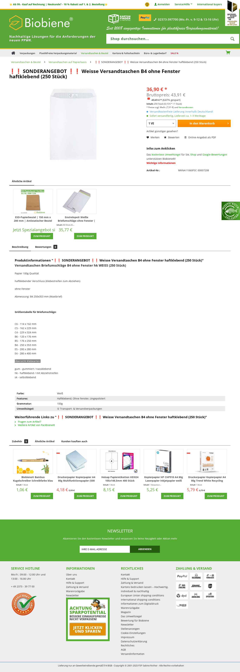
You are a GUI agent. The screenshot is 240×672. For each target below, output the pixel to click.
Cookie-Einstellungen (133, 633)
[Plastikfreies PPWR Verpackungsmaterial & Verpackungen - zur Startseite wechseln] (46, 22)
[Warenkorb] (229, 52)
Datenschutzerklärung (134, 641)
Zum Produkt (41, 236)
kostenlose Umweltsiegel (166, 154)
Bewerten (173, 137)
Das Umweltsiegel (131, 616)
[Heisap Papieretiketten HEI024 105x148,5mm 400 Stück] (120, 461)
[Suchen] (232, 39)
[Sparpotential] (88, 619)
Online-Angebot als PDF (201, 137)
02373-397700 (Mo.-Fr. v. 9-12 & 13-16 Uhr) (188, 19)
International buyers (209, 4)
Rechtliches (127, 645)
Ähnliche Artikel (21, 181)
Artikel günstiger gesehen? (162, 131)
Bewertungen (45, 247)
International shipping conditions (140, 599)
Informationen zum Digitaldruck (139, 603)
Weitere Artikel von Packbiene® (36, 425)
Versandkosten (186, 107)
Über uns (71, 574)
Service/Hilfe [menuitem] (182, 4)
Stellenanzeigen (130, 628)
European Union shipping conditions (142, 595)
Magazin (126, 612)
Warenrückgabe (75, 591)
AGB (123, 649)
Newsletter (72, 595)
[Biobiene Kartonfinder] (119, 19)
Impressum (127, 637)
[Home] (13, 53)
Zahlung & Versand (77, 587)
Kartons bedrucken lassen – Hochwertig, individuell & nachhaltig (144, 589)
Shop (193, 154)
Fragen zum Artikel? (29, 421)
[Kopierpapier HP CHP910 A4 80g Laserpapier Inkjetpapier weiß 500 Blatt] (164, 461)
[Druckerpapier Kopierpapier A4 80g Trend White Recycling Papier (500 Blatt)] (207, 461)
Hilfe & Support (75, 582)
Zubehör (19, 441)
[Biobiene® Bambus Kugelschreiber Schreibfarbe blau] (33, 461)
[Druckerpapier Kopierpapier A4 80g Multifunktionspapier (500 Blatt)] (77, 461)
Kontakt (70, 578)
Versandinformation (132, 654)
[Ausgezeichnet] (37, 604)
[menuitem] (217, 52)
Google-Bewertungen (214, 154)
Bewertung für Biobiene (135, 620)
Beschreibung (20, 247)
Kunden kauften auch (74, 441)
